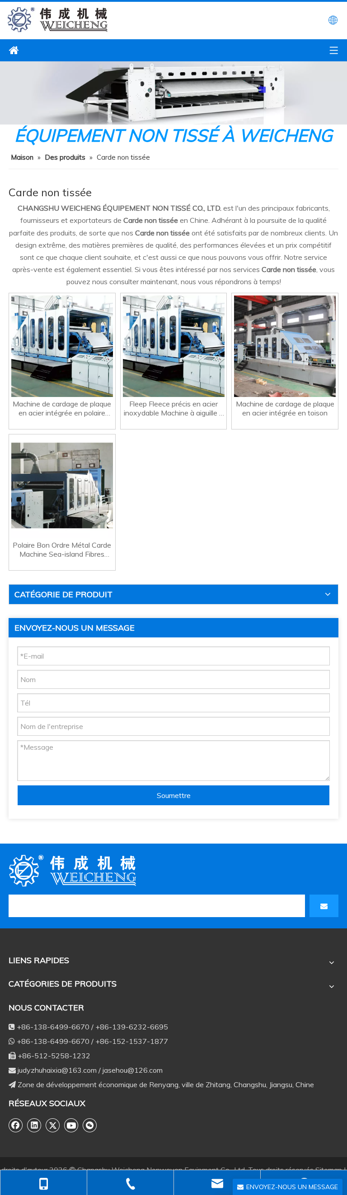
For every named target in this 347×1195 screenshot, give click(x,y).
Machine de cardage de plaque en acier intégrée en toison (285, 408)
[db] (74, 870)
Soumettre (174, 795)
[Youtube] (71, 1125)
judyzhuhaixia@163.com (57, 1070)
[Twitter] (53, 1125)
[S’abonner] (323, 906)
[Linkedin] (34, 1125)
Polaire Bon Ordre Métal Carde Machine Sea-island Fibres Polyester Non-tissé (62, 549)
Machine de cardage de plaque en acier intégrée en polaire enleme (62, 408)
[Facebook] (16, 1125)
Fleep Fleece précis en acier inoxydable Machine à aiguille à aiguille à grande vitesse (173, 408)
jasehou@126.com (133, 1070)
